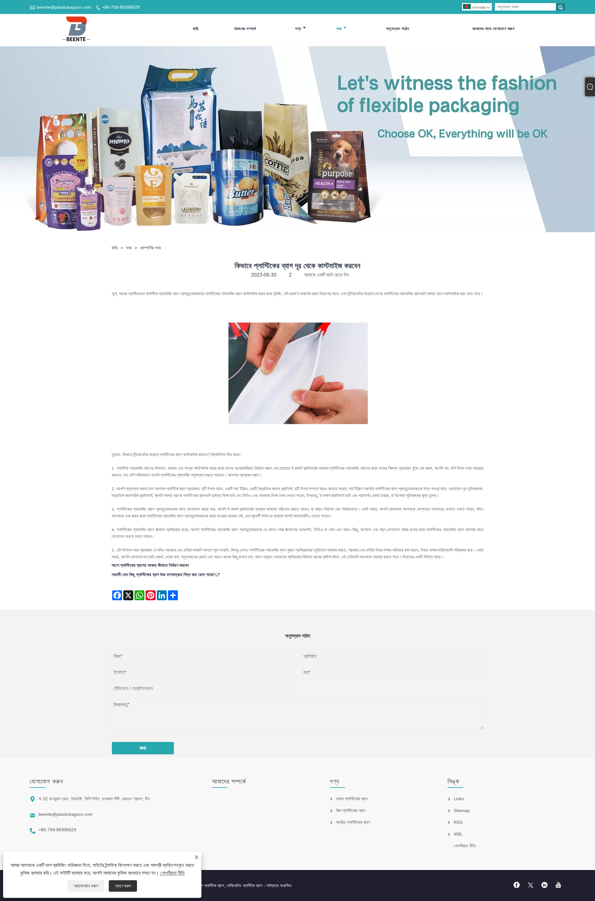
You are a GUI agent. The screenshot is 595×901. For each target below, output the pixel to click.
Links (459, 798)
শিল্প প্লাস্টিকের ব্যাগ (350, 810)
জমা (143, 748)
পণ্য (298, 28)
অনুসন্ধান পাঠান (397, 28)
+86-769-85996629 (121, 7)
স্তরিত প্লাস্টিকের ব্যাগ (353, 822)
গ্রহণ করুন (123, 885)
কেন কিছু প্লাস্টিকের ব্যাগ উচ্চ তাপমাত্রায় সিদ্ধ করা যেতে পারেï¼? (171, 574)
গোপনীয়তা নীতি (172, 873)
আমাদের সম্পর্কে (245, 28)
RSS (458, 822)
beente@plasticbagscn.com (64, 7)
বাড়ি (195, 28)
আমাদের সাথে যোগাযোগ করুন (493, 28)
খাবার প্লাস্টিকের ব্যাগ (352, 798)
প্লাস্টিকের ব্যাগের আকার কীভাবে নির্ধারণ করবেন (154, 565)
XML (458, 834)
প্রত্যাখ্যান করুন (86, 885)
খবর (339, 28)
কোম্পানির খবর (150, 247)
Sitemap (462, 810)
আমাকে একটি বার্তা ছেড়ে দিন (326, 274)
